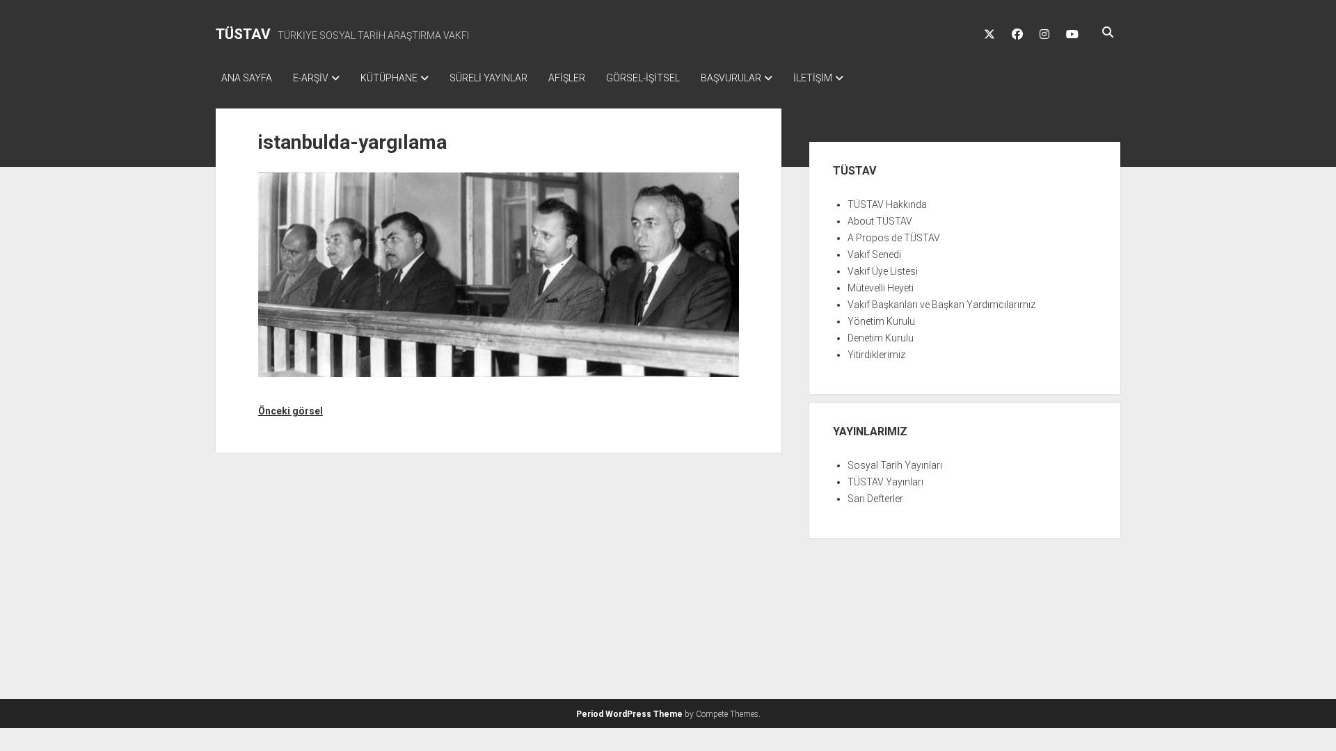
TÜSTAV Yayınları (885, 481)
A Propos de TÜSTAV (894, 237)
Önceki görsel (290, 411)
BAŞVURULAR (731, 77)
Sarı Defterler (875, 498)
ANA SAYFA (246, 77)
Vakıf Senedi (874, 254)
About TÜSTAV (880, 221)
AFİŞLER (566, 77)
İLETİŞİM (812, 77)
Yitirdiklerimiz (876, 354)
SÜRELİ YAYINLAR (488, 77)
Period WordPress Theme (629, 714)
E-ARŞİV (310, 77)
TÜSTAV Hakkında (887, 204)
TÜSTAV (243, 34)
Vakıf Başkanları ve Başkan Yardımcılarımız (941, 304)
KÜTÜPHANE (389, 77)
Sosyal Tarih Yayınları (895, 465)
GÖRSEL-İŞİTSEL (643, 77)
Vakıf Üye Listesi (883, 271)
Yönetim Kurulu (881, 321)
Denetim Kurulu (881, 338)
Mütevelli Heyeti (881, 287)
